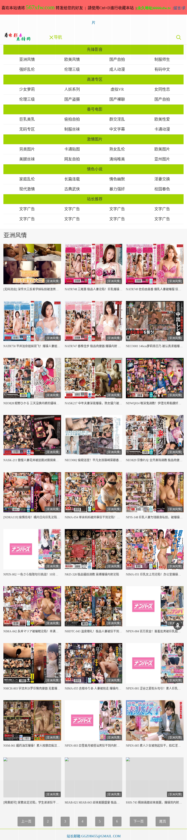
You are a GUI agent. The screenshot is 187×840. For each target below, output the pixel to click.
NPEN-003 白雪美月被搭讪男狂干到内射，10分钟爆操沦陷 (93, 745)
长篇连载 (72, 179)
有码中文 (162, 69)
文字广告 (27, 209)
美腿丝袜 (27, 159)
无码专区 (27, 129)
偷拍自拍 (72, 119)
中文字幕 (117, 129)
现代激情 (27, 189)
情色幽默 (117, 179)
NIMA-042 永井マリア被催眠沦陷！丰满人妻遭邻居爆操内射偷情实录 (32, 631)
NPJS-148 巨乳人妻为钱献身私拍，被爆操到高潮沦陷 (155, 517)
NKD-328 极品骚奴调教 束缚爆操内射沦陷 (92, 574)
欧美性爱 (162, 119)
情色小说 (95, 169)
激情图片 (95, 139)
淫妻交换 (162, 179)
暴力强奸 (117, 189)
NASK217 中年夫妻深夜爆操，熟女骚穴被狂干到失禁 (93, 403)
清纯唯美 (117, 159)
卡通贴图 (72, 149)
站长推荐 (95, 199)
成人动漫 (117, 69)
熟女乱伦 (117, 149)
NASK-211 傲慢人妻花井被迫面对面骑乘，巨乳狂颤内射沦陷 (32, 460)
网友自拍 (72, 159)
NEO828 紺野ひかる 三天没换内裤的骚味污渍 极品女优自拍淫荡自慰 (32, 403)
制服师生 (162, 59)
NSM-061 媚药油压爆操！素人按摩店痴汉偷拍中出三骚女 (32, 745)
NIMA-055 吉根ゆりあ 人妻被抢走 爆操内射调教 (93, 688)
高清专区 (95, 79)
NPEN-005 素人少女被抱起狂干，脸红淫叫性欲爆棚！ (155, 745)
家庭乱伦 (27, 179)
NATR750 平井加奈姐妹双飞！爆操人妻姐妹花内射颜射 (32, 346)
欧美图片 (162, 149)
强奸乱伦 (27, 69)
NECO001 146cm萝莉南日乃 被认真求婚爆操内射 (155, 346)
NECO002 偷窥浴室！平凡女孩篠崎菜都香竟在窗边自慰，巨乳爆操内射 (93, 460)
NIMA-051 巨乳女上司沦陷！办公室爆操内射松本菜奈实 (155, 574)
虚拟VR (117, 89)
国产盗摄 (72, 99)
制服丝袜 (72, 129)
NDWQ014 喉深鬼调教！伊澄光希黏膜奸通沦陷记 (155, 403)
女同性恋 (162, 89)
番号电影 (95, 109)
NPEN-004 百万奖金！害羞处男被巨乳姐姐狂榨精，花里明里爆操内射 (155, 631)
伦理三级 (72, 69)
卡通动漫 (162, 129)
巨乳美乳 (27, 119)
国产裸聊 (117, 99)
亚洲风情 (27, 59)
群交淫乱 (117, 119)
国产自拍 (117, 59)
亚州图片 (162, 159)
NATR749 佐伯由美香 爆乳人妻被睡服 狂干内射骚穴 (155, 289)
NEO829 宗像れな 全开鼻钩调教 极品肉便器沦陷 (155, 460)
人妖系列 (72, 89)
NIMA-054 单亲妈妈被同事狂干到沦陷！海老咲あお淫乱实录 (93, 517)
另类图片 (27, 149)
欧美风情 (72, 59)
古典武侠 (72, 189)
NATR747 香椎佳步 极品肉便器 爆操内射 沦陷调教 (93, 346)
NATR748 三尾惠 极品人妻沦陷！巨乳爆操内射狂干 (93, 289)
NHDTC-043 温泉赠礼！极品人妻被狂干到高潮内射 (93, 631)
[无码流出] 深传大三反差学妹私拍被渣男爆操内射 (32, 289)
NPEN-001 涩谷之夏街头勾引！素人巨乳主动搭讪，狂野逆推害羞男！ (155, 688)
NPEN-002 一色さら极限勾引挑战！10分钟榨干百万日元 (32, 574)
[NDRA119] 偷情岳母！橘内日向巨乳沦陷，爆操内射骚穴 (32, 517)
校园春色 (162, 189)
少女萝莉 (27, 89)
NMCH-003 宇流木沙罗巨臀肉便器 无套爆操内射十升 (32, 688)
